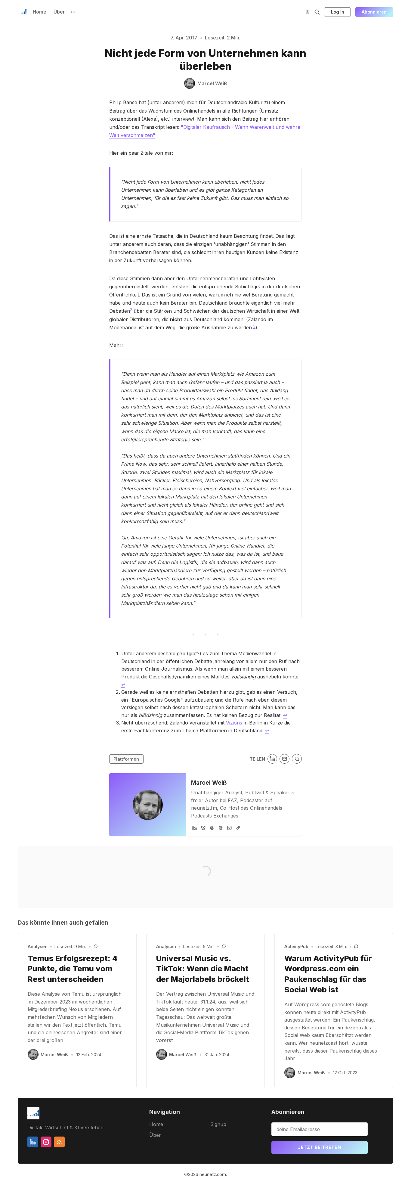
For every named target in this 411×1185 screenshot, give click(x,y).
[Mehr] (73, 12)
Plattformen (126, 759)
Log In (337, 11)
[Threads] (212, 827)
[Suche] (317, 12)
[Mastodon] (220, 827)
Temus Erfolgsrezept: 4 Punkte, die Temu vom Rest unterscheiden (73, 969)
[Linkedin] (32, 1142)
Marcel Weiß (209, 782)
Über (59, 12)
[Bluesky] (203, 827)
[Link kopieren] (297, 759)
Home (39, 12)
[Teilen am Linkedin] (272, 759)
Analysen (38, 946)
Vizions (234, 723)
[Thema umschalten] (307, 12)
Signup (218, 1124)
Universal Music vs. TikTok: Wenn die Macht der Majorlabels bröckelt (202, 969)
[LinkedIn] (194, 827)
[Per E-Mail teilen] (284, 759)
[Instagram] (229, 827)
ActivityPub (296, 946)
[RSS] (59, 1142)
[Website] (238, 827)
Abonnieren (374, 11)
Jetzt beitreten (319, 1147)
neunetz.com (212, 1174)
